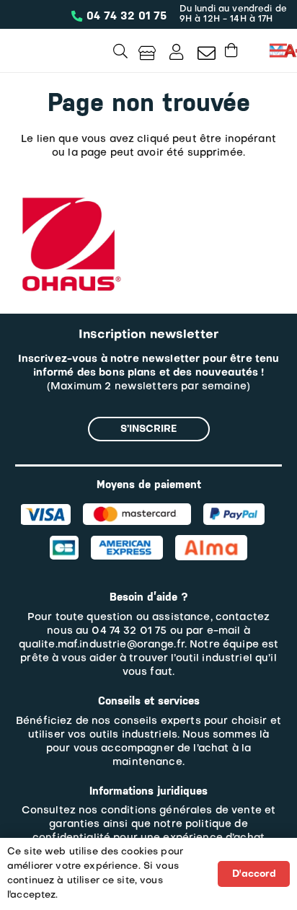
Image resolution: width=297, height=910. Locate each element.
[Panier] (231, 50)
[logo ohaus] (69, 197)
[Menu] (278, 50)
